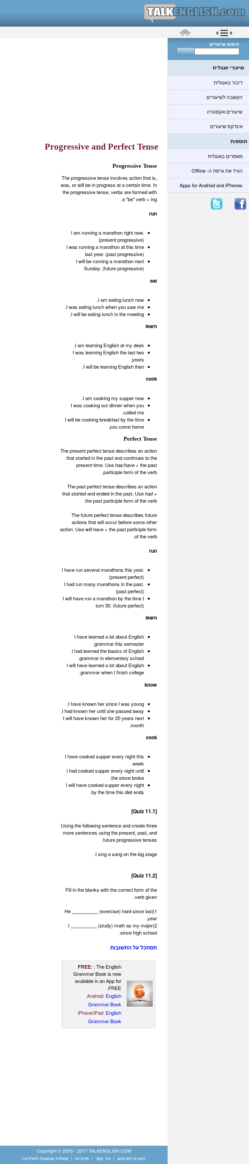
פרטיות (82, 1158)
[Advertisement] (81, 89)
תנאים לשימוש (131, 1158)
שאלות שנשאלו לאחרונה (45, 1158)
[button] (224, 35)
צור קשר (103, 1158)
